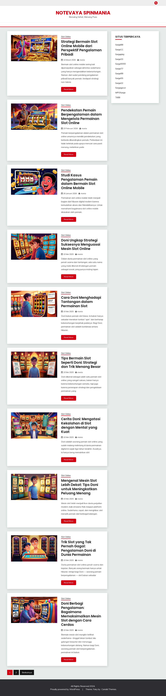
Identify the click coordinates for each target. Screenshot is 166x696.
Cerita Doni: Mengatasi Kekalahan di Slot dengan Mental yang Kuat (80, 425)
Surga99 (119, 73)
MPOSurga (120, 92)
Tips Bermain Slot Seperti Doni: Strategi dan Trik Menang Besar (81, 362)
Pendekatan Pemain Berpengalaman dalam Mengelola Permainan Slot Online (81, 116)
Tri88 (117, 97)
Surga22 (119, 83)
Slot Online (66, 36)
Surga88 (119, 44)
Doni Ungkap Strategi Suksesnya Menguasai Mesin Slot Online (80, 244)
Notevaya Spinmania (83, 12)
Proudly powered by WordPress (65, 689)
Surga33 (119, 59)
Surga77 (119, 68)
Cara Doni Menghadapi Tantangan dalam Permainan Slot (81, 301)
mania (82, 60)
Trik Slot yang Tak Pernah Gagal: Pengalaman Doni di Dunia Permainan (78, 548)
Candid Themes (109, 689)
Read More (68, 89)
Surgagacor (120, 87)
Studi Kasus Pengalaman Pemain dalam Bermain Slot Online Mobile (79, 181)
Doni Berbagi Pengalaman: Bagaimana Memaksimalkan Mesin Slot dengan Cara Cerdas (81, 614)
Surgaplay (120, 54)
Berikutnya (27, 672)
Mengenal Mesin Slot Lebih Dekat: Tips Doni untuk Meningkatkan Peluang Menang (79, 487)
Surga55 (119, 78)
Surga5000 (120, 63)
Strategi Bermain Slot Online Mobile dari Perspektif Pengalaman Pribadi (81, 48)
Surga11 (119, 49)
